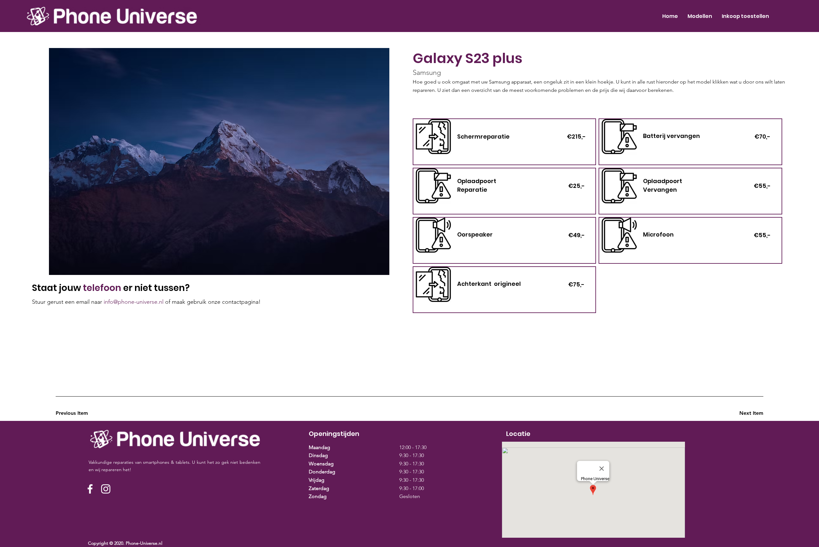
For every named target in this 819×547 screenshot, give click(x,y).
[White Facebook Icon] (90, 489)
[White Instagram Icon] (105, 489)
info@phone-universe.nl (133, 301)
